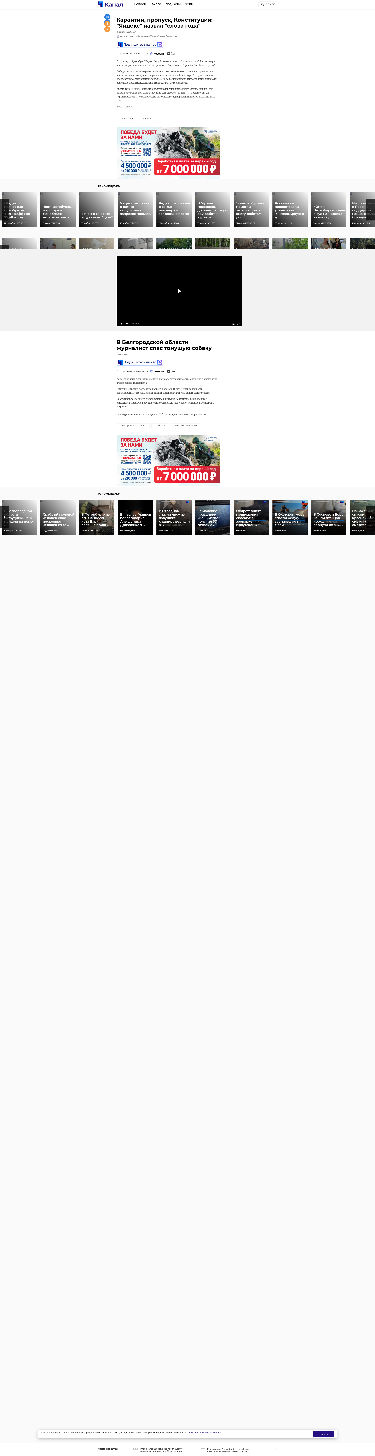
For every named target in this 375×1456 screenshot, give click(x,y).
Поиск (270, 4)
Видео (156, 4)
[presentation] (4, 209)
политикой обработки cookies (204, 1432)
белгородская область (133, 425)
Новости (140, 4)
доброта (160, 425)
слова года (127, 118)
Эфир (189, 4)
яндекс (147, 118)
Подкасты (173, 4)
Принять (323, 1434)
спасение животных (186, 425)
